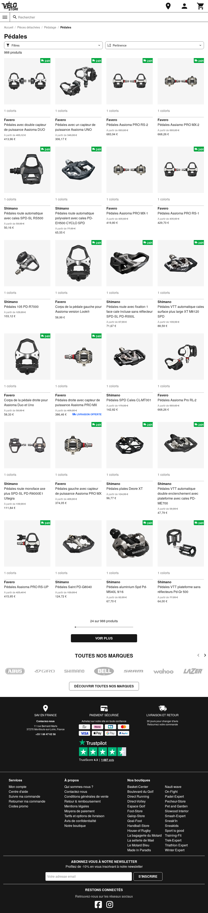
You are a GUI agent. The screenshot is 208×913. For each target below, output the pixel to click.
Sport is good (174, 830)
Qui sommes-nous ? (78, 786)
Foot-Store (135, 811)
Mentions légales (76, 806)
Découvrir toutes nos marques (104, 686)
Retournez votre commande (162, 724)
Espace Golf (136, 806)
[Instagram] (110, 905)
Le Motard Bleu (138, 845)
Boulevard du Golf (140, 791)
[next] (205, 655)
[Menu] (5, 17)
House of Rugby (139, 830)
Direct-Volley (136, 801)
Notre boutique (75, 825)
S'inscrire (148, 876)
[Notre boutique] (168, 6)
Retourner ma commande (27, 801)
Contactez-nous (45, 721)
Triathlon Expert (176, 845)
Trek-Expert (173, 840)
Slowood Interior (176, 811)
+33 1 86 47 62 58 (46, 734)
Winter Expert (174, 850)
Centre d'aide (18, 791)
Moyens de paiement (79, 811)
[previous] (198, 655)
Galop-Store (136, 815)
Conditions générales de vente (86, 796)
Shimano (11, 208)
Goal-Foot (134, 820)
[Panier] (201, 6)
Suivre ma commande (24, 796)
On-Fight (171, 791)
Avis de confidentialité (80, 820)
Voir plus (104, 638)
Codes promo (18, 806)
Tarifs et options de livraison (84, 815)
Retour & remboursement (82, 801)
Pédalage (50, 27)
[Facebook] (98, 905)
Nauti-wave (173, 786)
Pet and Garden (176, 806)
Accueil (8, 27)
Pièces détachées (28, 27)
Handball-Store (138, 825)
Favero (9, 119)
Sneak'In (171, 820)
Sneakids (172, 825)
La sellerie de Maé (140, 840)
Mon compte (17, 786)
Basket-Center (137, 786)
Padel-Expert (174, 796)
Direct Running (138, 796)
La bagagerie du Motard (144, 835)
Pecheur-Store (175, 801)
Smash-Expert (175, 815)
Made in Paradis (139, 850)
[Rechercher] (14, 17)
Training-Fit (173, 835)
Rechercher (26, 17)
